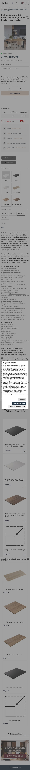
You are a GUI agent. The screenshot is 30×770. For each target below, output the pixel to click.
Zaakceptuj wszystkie (19, 403)
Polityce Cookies (23, 394)
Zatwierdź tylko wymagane (17, 406)
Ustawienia (22, 399)
